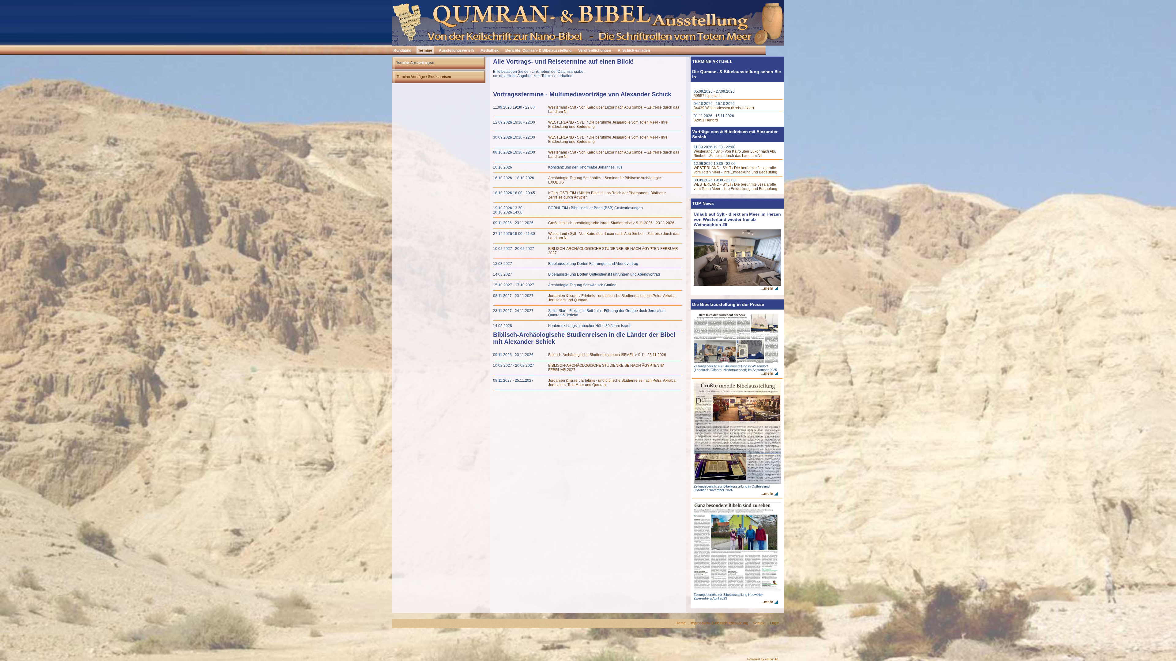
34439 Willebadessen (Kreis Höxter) (724, 108)
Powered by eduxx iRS (763, 659)
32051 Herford (706, 120)
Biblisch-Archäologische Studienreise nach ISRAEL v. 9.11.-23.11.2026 (607, 355)
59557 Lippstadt (707, 96)
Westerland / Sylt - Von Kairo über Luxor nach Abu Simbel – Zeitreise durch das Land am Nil (735, 153)
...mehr (767, 288)
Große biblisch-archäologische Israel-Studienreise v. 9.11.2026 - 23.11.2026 (611, 223)
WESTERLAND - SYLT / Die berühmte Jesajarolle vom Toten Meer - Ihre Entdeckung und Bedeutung (735, 170)
